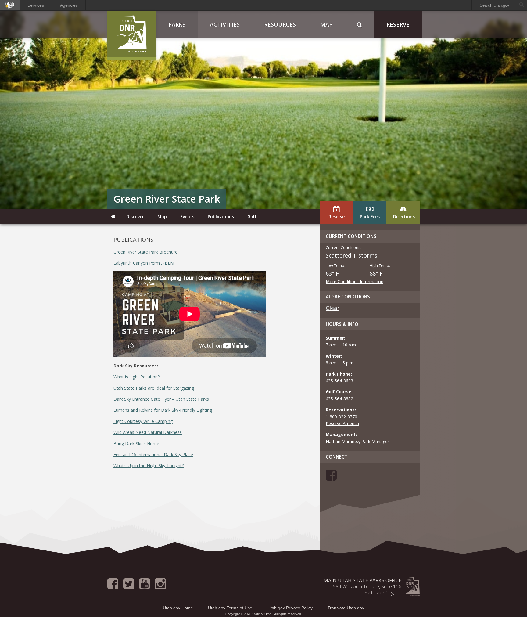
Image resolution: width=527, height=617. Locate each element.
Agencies (69, 5)
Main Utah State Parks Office (362, 580)
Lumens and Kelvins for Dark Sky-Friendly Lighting (162, 410)
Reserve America (342, 423)
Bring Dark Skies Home (136, 443)
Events (187, 216)
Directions (404, 216)
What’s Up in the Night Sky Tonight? (148, 465)
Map (326, 24)
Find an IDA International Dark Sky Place (153, 454)
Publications (221, 216)
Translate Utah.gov (346, 607)
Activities (225, 24)
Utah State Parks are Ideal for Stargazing (153, 388)
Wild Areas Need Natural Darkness (147, 432)
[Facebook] (331, 478)
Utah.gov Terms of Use (230, 607)
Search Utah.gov (494, 5)
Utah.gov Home (178, 607)
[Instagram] (160, 586)
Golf (251, 216)
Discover (135, 216)
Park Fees (370, 216)
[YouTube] (144, 586)
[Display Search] (359, 24)
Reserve (398, 24)
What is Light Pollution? (136, 377)
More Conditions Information (354, 281)
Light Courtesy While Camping (143, 421)
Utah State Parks (131, 35)
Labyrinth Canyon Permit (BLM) (144, 263)
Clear (332, 308)
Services (35, 5)
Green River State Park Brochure (145, 252)
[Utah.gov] (10, 5)
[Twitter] (128, 586)
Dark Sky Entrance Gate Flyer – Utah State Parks (161, 399)
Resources (280, 24)
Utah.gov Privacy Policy (290, 607)
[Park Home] (113, 216)
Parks (176, 24)
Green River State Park (166, 198)
